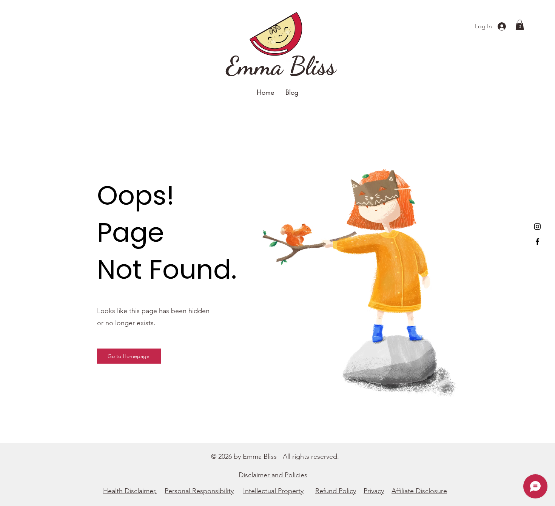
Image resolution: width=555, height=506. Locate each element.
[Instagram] (537, 226)
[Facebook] (537, 241)
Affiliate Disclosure (419, 491)
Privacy (374, 491)
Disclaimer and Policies (273, 475)
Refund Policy (335, 491)
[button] (519, 25)
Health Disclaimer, (130, 491)
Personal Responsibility (199, 491)
